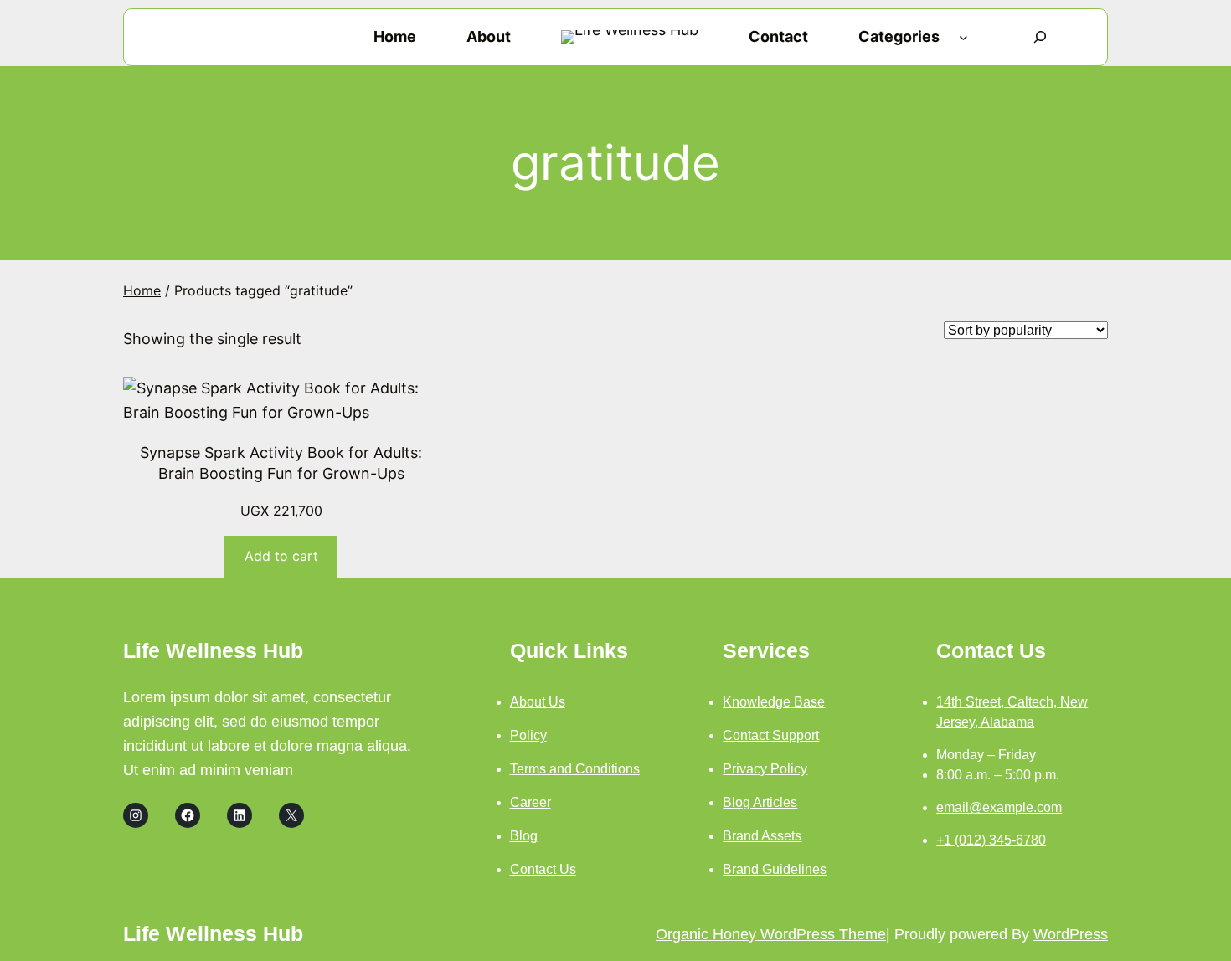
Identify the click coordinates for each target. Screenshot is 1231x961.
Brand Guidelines (775, 869)
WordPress (1070, 934)
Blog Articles (760, 802)
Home (142, 290)
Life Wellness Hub (213, 650)
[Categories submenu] (963, 37)
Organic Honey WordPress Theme (771, 934)
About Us (537, 702)
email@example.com (999, 807)
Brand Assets (762, 836)
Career (530, 802)
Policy (528, 735)
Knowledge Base (774, 702)
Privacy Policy (765, 769)
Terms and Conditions (575, 769)
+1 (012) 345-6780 (991, 840)
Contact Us (543, 869)
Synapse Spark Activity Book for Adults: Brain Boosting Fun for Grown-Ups (281, 463)
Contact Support (771, 735)
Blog (524, 836)
